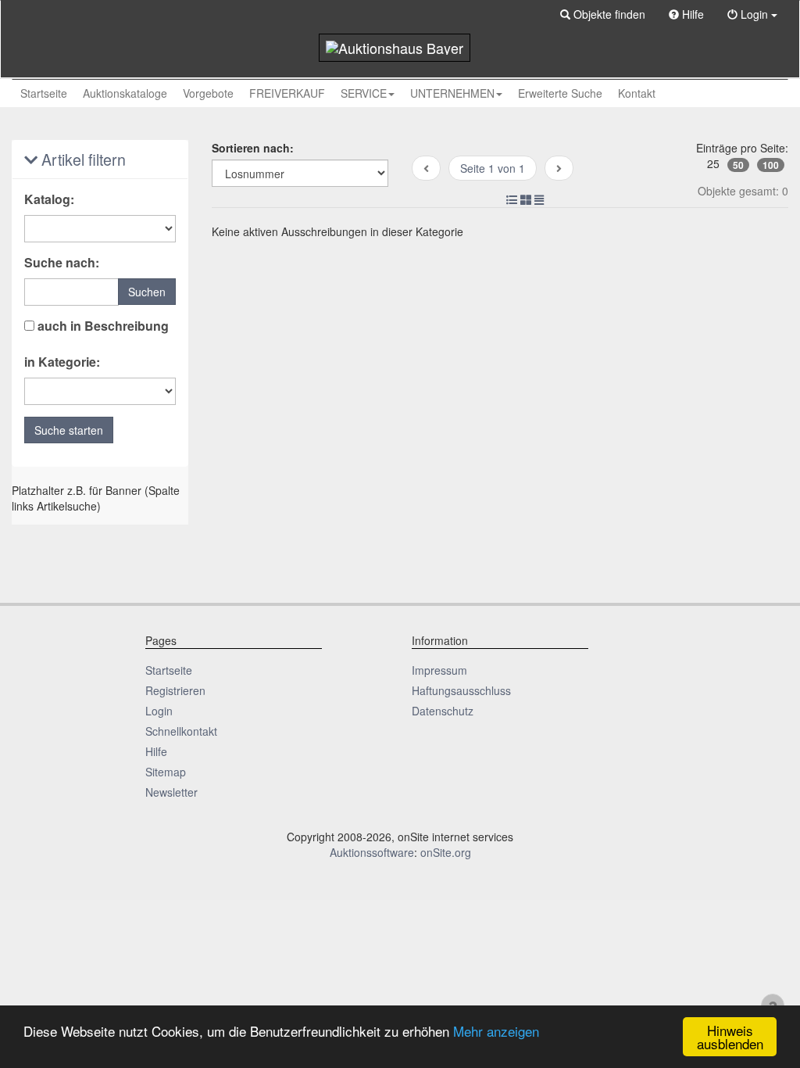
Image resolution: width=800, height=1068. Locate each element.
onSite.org (445, 852)
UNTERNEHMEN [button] (452, 93)
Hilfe (156, 751)
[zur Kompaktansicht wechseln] (539, 199)
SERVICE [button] (364, 93)
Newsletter (171, 792)
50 (738, 165)
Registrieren (175, 690)
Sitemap (165, 771)
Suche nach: (61, 262)
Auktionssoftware (372, 852)
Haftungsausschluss (461, 690)
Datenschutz (442, 711)
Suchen (147, 291)
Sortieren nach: (253, 148)
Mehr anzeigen (496, 1031)
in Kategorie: (62, 362)
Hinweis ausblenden (730, 1036)
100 (770, 165)
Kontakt (636, 93)
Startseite (43, 93)
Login (159, 711)
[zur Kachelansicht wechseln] (525, 199)
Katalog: (49, 199)
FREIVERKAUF (287, 93)
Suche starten (68, 430)
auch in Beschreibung (101, 326)
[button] (602, 14)
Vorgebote (208, 93)
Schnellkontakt (181, 731)
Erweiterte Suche (560, 93)
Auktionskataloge (125, 93)
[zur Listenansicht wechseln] (511, 199)
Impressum (439, 670)
